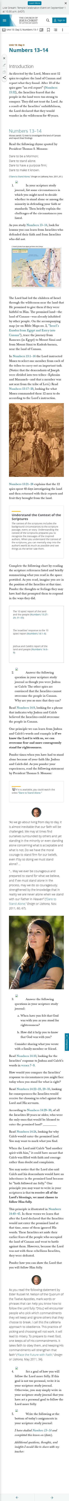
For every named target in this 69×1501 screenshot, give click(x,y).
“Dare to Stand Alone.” (30, 792)
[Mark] (4, 65)
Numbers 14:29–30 (39, 1110)
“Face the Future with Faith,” (35, 1355)
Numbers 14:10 (26, 1056)
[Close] (4, 58)
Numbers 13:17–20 (21, 389)
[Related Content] (55, 29)
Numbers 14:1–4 (36, 633)
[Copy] (4, 72)
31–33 (20, 617)
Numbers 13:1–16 (24, 356)
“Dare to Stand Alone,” (20, 176)
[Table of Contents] (3, 29)
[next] (51, 1497)
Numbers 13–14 (28, 50)
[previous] (17, 1497)
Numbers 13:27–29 (30, 616)
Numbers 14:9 (26, 708)
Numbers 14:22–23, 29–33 (33, 1089)
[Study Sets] (41, 29)
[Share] (4, 77)
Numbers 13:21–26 (21, 484)
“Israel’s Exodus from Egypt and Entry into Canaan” (34, 330)
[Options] (62, 29)
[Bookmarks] (48, 29)
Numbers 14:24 (26, 1132)
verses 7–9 (27, 1065)
